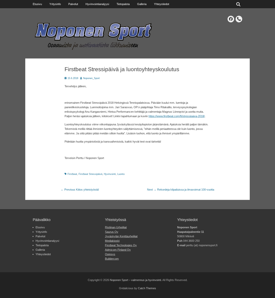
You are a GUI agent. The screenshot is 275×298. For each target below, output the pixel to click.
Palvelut (73, 4)
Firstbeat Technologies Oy (121, 245)
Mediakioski (112, 240)
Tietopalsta (123, 4)
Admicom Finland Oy (118, 249)
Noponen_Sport (91, 78)
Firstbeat (72, 174)
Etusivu (37, 4)
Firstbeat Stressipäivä (90, 174)
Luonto (121, 174)
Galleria (141, 4)
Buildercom (112, 258)
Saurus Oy (111, 231)
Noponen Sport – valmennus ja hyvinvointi (135, 280)
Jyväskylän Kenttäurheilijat (121, 236)
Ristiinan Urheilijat (116, 227)
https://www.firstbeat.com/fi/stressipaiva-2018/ (177, 116)
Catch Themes (147, 288)
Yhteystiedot (161, 4)
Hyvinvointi (110, 174)
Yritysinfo (55, 4)
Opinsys (110, 254)
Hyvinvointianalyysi (97, 4)
